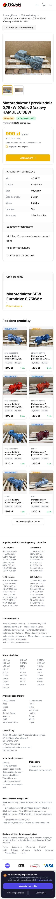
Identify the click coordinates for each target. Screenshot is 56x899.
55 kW (5, 681)
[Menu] (51, 5)
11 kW (39, 672)
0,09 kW (6, 660)
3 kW (22, 669)
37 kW (23, 678)
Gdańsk (14, 850)
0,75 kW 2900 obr (38, 580)
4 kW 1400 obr (9, 594)
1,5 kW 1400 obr (9, 586)
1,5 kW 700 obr (9, 557)
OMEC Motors (8, 701)
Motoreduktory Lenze (33, 627)
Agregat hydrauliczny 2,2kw (17, 819)
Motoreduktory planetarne (39, 636)
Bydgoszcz (17, 847)
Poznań (42, 847)
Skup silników (35, 766)
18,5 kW (23, 675)
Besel (4, 704)
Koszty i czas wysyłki (11, 769)
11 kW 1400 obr (9, 603)
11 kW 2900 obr (36, 603)
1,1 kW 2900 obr (37, 583)
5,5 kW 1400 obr (9, 597)
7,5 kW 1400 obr (9, 600)
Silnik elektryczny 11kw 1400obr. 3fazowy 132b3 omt (25, 823)
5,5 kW (5, 672)
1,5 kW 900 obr (36, 557)
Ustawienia (41, 893)
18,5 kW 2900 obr (37, 605)
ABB (4, 710)
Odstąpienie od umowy (12, 772)
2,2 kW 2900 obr (37, 589)
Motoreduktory (28, 15)
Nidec (31, 707)
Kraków (37, 850)
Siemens (6, 716)
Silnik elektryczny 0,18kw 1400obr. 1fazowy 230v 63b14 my (27, 815)
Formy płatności (9, 766)
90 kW (40, 681)
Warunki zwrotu (9, 778)
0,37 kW (23, 663)
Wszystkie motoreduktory (13, 624)
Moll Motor (33, 710)
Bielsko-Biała (10, 853)
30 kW (5, 678)
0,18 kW (40, 660)
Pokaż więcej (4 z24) (26, 521)
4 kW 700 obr (8, 565)
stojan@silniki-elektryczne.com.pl (17, 747)
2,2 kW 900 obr (36, 560)
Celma (31, 716)
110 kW (5, 684)
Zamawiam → (28, 157)
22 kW (40, 675)
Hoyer (31, 722)
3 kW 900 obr (36, 562)
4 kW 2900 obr (36, 594)
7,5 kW (23, 672)
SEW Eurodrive (35, 701)
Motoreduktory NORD (12, 627)
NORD (31, 719)
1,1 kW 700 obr (8, 554)
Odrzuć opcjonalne (15, 893)
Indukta (32, 713)
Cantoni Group (8, 713)
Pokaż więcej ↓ (14, 306)
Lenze (5, 707)
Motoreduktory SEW (37, 624)
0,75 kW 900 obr (37, 551)
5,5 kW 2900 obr (37, 597)
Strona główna (9, 15)
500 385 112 (12, 750)
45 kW (40, 678)
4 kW (39, 669)
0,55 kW (41, 663)
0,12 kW (23, 660)
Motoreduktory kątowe (12, 633)
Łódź (4, 850)
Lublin (23, 853)
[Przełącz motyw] (37, 5)
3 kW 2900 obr (36, 592)
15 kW (5, 675)
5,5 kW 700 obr (9, 568)
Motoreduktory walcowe (13, 630)
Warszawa (30, 847)
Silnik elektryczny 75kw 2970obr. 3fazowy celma (24, 811)
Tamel (31, 704)
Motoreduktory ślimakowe (14, 636)
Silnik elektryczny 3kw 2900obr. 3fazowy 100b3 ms (27, 808)
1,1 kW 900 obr (36, 554)
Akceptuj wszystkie (28, 886)
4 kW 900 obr (36, 565)
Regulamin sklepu (10, 775)
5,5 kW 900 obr (36, 568)
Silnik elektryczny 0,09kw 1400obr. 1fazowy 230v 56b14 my (27, 803)
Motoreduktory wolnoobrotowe (16, 642)
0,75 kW (6, 666)
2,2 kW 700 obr (9, 560)
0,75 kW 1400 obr (10, 580)
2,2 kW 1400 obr (9, 589)
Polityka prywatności (11, 781)
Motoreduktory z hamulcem (14, 639)
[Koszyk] (44, 5)
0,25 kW (6, 663)
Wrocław (26, 850)
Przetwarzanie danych (12, 784)
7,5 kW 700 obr (9, 571)
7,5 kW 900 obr (36, 571)
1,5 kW (40, 666)
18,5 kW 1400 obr (10, 605)
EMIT (4, 719)
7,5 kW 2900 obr (37, 600)
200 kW (5, 688)
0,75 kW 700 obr (9, 551)
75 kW (23, 681)
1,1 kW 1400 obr (9, 583)
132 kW (23, 684)
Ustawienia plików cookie (40, 770)
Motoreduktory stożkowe (36, 633)
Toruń (5, 847)
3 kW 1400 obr (8, 592)
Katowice (49, 850)
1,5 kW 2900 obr (37, 586)
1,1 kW (22, 666)
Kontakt (5, 763)
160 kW (40, 684)
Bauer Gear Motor (10, 722)
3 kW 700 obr (8, 562)
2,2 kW (5, 669)
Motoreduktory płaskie (37, 630)
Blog (4, 787)
